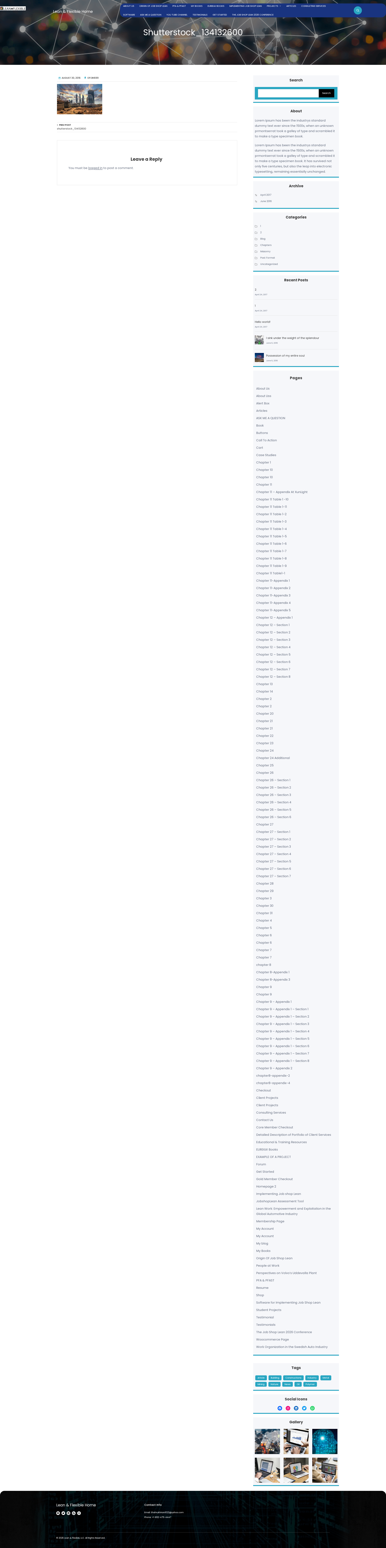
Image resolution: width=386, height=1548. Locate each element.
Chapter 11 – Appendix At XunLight (282, 492)
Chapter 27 (264, 824)
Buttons (262, 433)
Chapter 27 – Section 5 (273, 861)
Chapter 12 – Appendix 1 (274, 617)
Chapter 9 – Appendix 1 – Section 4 (282, 1031)
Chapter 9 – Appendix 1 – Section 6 (282, 1046)
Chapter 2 (264, 699)
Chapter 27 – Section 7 (273, 876)
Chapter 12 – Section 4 (273, 647)
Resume (262, 1288)
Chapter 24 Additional (273, 758)
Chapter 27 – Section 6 (273, 869)
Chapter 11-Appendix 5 (273, 610)
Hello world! (263, 322)
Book (260, 425)
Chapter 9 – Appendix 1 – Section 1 (282, 1009)
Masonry (265, 251)
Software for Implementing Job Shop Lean (288, 1302)
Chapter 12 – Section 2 (273, 632)
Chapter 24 (265, 750)
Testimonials (265, 1325)
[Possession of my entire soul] (259, 358)
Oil (298, 1384)
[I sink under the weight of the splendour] (259, 340)
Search (326, 93)
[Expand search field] (358, 10)
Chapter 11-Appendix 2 (273, 588)
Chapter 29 (265, 891)
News (288, 1384)
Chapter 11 (264, 484)
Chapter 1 (263, 462)
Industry (312, 1377)
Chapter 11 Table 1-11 (271, 507)
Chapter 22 (265, 736)
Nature (274, 1384)
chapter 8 (263, 965)
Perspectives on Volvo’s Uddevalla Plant (286, 1273)
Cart (259, 448)
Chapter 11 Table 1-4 (271, 529)
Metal (326, 1377)
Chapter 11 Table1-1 (270, 573)
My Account (265, 1229)
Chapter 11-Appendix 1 (273, 581)
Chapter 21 (264, 721)
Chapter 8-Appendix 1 (273, 972)
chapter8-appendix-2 (273, 1076)
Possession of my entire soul (285, 355)
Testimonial (265, 1317)
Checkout (263, 1090)
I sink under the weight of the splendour (292, 338)
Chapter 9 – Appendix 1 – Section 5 (282, 1039)
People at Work (267, 1265)
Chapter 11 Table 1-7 (271, 551)
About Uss (263, 396)
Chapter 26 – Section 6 (273, 817)
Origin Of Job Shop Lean (274, 1258)
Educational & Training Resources (281, 1142)
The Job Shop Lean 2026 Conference (284, 1332)
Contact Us (264, 1120)
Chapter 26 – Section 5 (273, 810)
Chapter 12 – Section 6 (273, 662)
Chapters (266, 245)
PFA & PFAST (265, 1280)
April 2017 (265, 195)
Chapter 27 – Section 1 (273, 832)
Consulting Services (271, 1112)
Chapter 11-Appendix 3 (273, 595)
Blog (262, 238)
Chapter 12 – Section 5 (273, 654)
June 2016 (266, 201)
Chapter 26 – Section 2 (273, 787)
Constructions (293, 1377)
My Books (263, 1251)
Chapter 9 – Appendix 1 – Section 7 (282, 1053)
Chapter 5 (264, 928)
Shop (260, 1295)
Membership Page (270, 1221)
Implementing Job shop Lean (278, 1194)
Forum (261, 1164)
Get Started (265, 1172)
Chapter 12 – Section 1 (273, 625)
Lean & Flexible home (73, 11)
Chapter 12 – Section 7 (273, 669)
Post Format (267, 257)
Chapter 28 (265, 883)
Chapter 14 (264, 691)
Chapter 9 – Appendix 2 (274, 1068)
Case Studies (266, 455)
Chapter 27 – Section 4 (273, 854)
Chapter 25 (265, 765)
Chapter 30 (264, 906)
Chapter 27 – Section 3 (273, 846)
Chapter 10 (264, 470)
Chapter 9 (264, 987)
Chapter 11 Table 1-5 (271, 536)
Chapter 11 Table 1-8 (271, 558)
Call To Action (266, 440)
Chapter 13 (264, 684)
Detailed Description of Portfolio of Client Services (293, 1135)
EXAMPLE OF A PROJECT (273, 1157)
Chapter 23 (264, 743)
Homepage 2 (266, 1186)
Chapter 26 (265, 773)
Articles (261, 411)
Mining (261, 1384)
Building (275, 1377)
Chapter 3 (264, 898)
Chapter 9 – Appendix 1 (274, 1002)
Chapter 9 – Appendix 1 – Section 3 (282, 1024)
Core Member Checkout (274, 1127)
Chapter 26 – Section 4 (273, 802)
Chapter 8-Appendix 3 (273, 979)
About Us (263, 388)
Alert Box (262, 403)
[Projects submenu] (280, 5)
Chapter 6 (264, 935)
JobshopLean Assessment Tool (280, 1201)
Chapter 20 (265, 714)
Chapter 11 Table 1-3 (271, 521)
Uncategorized (269, 264)
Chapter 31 (264, 913)
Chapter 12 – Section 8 (273, 677)
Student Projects (268, 1310)
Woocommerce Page (272, 1339)
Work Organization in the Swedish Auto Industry (292, 1347)
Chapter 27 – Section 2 (273, 839)
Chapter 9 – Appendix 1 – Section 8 (282, 1061)
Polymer (310, 1384)
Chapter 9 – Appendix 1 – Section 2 (282, 1016)
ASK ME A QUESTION (270, 418)
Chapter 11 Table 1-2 (271, 514)
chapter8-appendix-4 (273, 1083)
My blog (262, 1243)
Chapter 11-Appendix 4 (273, 603)
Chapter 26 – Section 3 (273, 795)
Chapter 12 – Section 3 (273, 640)
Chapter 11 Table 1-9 (271, 566)
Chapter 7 (264, 950)
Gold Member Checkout (274, 1179)
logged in (95, 168)
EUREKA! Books (267, 1149)
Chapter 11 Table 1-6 (271, 544)
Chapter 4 (264, 920)
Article (261, 1377)
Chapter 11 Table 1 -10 (272, 499)
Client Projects (267, 1098)
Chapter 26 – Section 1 (273, 780)
